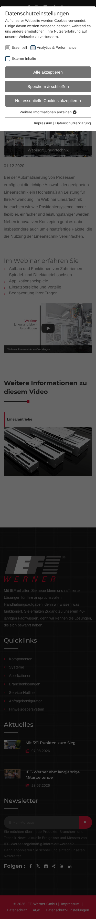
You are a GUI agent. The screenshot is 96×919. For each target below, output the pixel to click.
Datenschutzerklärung (73, 123)
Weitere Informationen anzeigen (46, 112)
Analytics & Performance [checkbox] (57, 47)
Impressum (43, 123)
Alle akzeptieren (48, 72)
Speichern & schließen (48, 86)
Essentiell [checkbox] (19, 47)
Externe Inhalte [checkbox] (24, 58)
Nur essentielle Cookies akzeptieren (48, 100)
